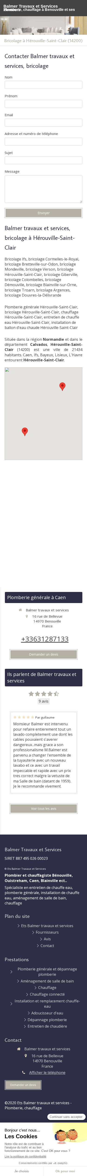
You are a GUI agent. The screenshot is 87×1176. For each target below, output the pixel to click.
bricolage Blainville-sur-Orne (51, 284)
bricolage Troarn (19, 290)
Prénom (11, 96)
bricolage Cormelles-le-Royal (53, 259)
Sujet (9, 152)
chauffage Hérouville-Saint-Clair (41, 315)
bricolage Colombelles (24, 279)
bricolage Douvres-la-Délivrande (33, 295)
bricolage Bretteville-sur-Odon (31, 264)
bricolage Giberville (60, 274)
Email (9, 115)
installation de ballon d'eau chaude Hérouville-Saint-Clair (41, 325)
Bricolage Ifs (15, 259)
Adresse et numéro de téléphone (31, 133)
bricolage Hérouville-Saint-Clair (39, 272)
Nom (8, 77)
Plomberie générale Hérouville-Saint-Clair (41, 307)
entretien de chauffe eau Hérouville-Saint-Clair (42, 320)
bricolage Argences (53, 290)
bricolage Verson (40, 269)
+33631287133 (45, 639)
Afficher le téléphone (47, 1072)
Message (12, 171)
